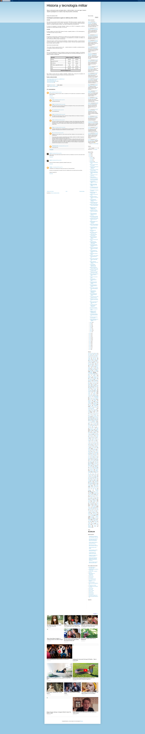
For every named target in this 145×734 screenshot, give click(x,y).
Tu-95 (89, 513)
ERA (90, 404)
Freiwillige (89, 66)
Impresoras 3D (92, 428)
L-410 (95, 445)
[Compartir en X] (59, 85)
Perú (96, 480)
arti (93, 370)
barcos (89, 377)
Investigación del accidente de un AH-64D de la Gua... (94, 219)
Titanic (94, 509)
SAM (90, 492)
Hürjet (93, 424)
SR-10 (94, 495)
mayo (91, 326)
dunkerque (94, 398)
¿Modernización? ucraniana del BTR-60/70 (93, 280)
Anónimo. (51, 167)
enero (91, 331)
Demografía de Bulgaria (93, 307)
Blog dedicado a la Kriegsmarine (92, 574)
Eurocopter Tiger (90, 407)
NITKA (96, 471)
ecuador (91, 399)
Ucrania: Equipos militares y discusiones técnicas (93, 543)
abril (90, 327)
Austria (96, 371)
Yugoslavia (89, 527)
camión (97, 386)
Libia (95, 447)
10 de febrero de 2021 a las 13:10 (56, 92)
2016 (90, 342)
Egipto (95, 400)
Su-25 (97, 498)
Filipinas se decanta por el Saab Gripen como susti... (94, 302)
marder (89, 455)
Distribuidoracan (90, 121)
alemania (89, 362)
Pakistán (90, 478)
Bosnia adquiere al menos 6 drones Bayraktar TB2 (94, 217)
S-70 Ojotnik (96, 491)
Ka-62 (91, 438)
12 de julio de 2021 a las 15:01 (56, 160)
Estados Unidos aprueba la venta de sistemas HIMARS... (94, 320)
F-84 (90, 413)
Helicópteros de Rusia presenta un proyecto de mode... (94, 197)
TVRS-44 (89, 515)
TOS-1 (89, 510)
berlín (89, 379)
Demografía (91, 395)
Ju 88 (90, 436)
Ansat (93, 366)
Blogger (81, 721)
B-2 (90, 374)
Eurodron (96, 407)
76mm (94, 356)
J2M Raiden (89, 433)
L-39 (91, 445)
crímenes (94, 393)
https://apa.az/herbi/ (50, 82)
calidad (93, 386)
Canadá (91, 387)
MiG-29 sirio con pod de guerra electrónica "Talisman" (93, 545)
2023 (90, 333)
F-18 (92, 411)
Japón (91, 434)
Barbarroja (95, 376)
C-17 (97, 384)
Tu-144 (91, 511)
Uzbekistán (94, 519)
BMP (97, 380)
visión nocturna (95, 522)
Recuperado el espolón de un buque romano (94, 270)
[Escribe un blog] (58, 85)
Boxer (89, 382)
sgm (90, 493)
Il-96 (97, 427)
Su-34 (92, 500)
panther (95, 478)
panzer (89, 479)
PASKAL (89, 103)
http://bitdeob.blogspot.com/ (93, 595)
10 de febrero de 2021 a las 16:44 (58, 109)
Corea (94, 392)
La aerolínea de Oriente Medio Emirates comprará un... (93, 305)
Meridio (89, 21)
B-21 (93, 374)
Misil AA (89, 465)
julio (90, 323)
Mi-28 (97, 459)
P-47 (93, 475)
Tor (96, 509)
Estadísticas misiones (93, 406)
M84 (92, 453)
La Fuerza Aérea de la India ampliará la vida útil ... (94, 297)
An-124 (93, 363)
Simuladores (95, 493)
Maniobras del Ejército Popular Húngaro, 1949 (94, 268)
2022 (90, 334)
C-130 (94, 384)
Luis (50, 92)
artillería (96, 370)
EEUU (95, 399)
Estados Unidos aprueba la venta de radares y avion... (94, 274)
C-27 (90, 385)
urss (97, 517)
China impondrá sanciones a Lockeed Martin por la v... (94, 188)
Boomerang (95, 381)
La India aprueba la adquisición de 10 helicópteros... (93, 291)
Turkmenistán (90, 514)
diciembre (91, 157)
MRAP (91, 468)
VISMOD (89, 523)
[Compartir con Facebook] (60, 85)
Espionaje (89, 405)
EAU (97, 398)
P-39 (88, 475)
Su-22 (89, 498)
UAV (92, 515)
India (97, 428)
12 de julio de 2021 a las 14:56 (56, 153)
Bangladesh (89, 376)
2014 (90, 345)
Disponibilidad (96, 396)
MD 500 (92, 456)
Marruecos (92, 455)
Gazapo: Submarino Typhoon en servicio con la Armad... (94, 262)
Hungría (89, 424)
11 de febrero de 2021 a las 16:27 (60, 114)
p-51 (96, 475)
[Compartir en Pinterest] (61, 85)
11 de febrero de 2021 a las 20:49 (60, 127)
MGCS (92, 458)
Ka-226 (95, 437)
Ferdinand (97, 414)
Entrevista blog (95, 403)
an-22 (97, 364)
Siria (93, 494)
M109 (93, 451)
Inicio (66, 191)
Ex (52, 109)
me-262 (92, 457)
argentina (93, 369)
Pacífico (95, 476)
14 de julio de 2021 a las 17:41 (58, 167)
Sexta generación (95, 492)
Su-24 (93, 498)
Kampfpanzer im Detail (92, 585)
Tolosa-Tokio (91, 591)
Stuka (95, 496)
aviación (90, 372)
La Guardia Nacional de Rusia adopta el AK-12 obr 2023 (94, 245)
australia (91, 371)
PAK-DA (89, 477)
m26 (95, 451)
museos (97, 469)
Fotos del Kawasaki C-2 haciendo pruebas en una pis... (93, 286)
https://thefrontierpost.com (51, 80)
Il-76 (94, 427)
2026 (90, 153)
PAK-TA (97, 477)
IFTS (88, 425)
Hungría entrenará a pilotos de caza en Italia (94, 170)
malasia (96, 453)
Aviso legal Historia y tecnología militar (92, 567)
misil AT (93, 465)
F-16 (88, 411)
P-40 (91, 475)
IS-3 (90, 431)
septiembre (92, 161)
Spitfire (97, 494)
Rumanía (89, 490)
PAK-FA (93, 477)
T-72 (97, 503)
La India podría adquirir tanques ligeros (93, 235)
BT (92, 383)
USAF (89, 519)
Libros (89, 448)
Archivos (93, 368)
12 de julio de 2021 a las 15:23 (58, 132)
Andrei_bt (90, 572)
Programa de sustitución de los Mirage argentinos (93, 555)
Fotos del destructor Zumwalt (93, 230)
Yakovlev (89, 526)
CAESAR (89, 386)
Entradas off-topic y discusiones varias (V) (93, 177)
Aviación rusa (91, 575)
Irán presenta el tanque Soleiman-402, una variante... (93, 283)
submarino (94, 501)
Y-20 (96, 524)
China (92, 390)
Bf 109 (92, 379)
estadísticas (51, 86)
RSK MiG (94, 488)
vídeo (91, 521)
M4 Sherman (92, 452)
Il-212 (94, 426)
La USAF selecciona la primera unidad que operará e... (93, 214)
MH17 (95, 458)
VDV (93, 520)
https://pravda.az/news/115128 (52, 81)
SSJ (97, 495)
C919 (96, 385)
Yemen (95, 526)
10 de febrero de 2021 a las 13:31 (59, 99)
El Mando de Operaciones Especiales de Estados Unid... (94, 248)
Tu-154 (95, 511)
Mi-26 (94, 459)
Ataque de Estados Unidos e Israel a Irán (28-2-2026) (93, 562)
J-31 (96, 432)
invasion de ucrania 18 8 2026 (93, 122)
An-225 (91, 365)
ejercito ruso (90, 401)
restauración (96, 485)
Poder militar (91, 589)
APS (93, 367)
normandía (89, 472)
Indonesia (91, 429)
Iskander (95, 431)
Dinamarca (89, 396)
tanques (93, 506)
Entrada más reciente (50, 191)
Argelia (89, 369)
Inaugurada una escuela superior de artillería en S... (94, 211)
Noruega (94, 472)
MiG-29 (89, 462)
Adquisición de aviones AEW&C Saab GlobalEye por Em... (93, 208)
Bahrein (89, 375)
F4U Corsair (95, 413)
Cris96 (50, 153)
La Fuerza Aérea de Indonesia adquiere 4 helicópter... (93, 200)
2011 (90, 349)
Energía (95, 402)
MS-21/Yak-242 (96, 468)
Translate (95, 149)
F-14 (93, 410)
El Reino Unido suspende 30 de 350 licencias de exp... (94, 288)
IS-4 (92, 431)
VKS (93, 523)
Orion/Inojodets (90, 474)
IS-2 (97, 430)
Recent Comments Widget (94, 143)
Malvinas (91, 454)
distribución (91, 397)
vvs (89, 524)
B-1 (97, 373)
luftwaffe (94, 449)
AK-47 (92, 361)
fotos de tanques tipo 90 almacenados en (93, 67)
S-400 (92, 491)
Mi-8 (95, 460)
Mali (88, 454)
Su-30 (95, 499)
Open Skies (94, 473)
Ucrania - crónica (94, 516)
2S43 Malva (94, 355)
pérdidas (92, 480)
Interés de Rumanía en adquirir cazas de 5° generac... (93, 237)
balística (94, 375)
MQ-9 (88, 468)
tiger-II (90, 509)
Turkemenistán (95, 513)
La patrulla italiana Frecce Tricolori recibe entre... (94, 203)
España (94, 404)
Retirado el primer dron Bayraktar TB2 (93, 192)
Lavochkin (93, 446)
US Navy (91, 518)
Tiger (97, 508)
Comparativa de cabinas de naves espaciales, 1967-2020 (93, 537)
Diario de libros (91, 576)
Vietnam (95, 521)
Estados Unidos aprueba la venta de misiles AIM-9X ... (94, 205)
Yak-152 (95, 525)
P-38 (96, 474)
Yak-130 (89, 525)
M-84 (95, 450)
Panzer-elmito (91, 588)
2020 (90, 337)
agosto (91, 322)
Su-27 (91, 499)
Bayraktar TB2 (96, 377)
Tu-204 (92, 512)
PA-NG (92, 476)
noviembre (91, 158)
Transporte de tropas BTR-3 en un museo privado (94, 179)
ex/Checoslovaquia (91, 408)
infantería (96, 429)
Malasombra (90, 53)
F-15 (96, 410)
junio (91, 325)
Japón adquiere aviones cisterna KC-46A (93, 233)
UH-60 (91, 517)
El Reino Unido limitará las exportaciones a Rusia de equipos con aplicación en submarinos (93, 559)
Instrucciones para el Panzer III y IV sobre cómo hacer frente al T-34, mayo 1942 (93, 540)
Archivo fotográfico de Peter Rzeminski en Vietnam (93, 550)
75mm (91, 356)
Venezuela (96, 520)
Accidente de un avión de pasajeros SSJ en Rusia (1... (94, 299)
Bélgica (95, 378)
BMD (94, 380)
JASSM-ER (95, 434)
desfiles (95, 395)
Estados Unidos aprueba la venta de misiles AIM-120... (94, 259)
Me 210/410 (95, 456)
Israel (89, 432)
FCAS (93, 414)
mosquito (91, 467)
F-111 (91, 410)
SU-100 (90, 497)
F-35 (89, 412)
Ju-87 (93, 436)
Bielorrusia (89, 380)
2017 (90, 341)
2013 (90, 346)
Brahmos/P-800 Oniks (94, 382)
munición (91, 469)
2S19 (96, 353)
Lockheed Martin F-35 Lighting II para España (92, 553)
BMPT (91, 381)
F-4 (92, 412)
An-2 (94, 364)
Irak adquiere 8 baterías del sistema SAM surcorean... (94, 167)
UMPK (95, 517)
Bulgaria (89, 384)
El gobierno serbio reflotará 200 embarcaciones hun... (94, 256)
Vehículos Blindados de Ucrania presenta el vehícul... (93, 294)
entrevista (89, 403)
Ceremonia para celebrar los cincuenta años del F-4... (94, 315)
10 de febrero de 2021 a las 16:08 (60, 104)
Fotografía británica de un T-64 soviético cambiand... (94, 222)
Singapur (89, 494)
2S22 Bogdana (90, 354)
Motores (95, 467)
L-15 (88, 445)
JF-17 (93, 435)
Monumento (96, 466)
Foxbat (53, 104)
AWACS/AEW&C (93, 373)
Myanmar (91, 470)
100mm (89, 353)
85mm (97, 356)
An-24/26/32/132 (96, 365)
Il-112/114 (93, 425)
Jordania (97, 435)
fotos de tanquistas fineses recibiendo (92, 92)
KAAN (94, 438)
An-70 (90, 366)
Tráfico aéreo (94, 510)
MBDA (89, 456)
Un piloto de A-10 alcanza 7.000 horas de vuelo (94, 272)
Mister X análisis (91, 590)
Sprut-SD (91, 495)
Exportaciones (94, 409)
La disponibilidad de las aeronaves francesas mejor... (93, 228)
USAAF (96, 518)
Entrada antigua (81, 191)
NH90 (93, 471)
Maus (96, 455)
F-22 (96, 411)
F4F (92, 413)
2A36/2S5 (92, 353)
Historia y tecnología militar (67, 5)
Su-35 (96, 500)
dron (90, 398)
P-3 (94, 474)
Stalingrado (91, 496)
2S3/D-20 (95, 354)
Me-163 (89, 457)
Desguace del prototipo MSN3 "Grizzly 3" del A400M (93, 185)
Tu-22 (96, 512)
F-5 (97, 412)
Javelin (89, 435)
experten (89, 409)
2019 (90, 338)
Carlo (53, 99)
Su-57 (89, 501)
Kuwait (90, 444)
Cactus (53, 114)
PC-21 (96, 479)
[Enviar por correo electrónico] (57, 85)
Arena (96, 368)
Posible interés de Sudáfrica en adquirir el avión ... (94, 182)
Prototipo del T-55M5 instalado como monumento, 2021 (93, 312)
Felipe (89, 40)
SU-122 (93, 497)
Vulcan (97, 523)
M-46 (92, 450)
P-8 (88, 476)
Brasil (89, 383)
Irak (90, 430)
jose (53, 132)
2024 (90, 156)
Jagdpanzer (94, 433)
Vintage (89, 522)
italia (93, 432)
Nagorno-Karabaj (55, 86)
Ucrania (96, 515)
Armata (90, 370)
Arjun (97, 369)
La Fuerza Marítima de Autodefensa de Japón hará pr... (94, 251)
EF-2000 (89, 400)
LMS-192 (94, 448)
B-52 (96, 374)
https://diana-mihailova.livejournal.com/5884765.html (55, 79)
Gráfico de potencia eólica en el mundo (94, 165)
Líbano (92, 447)
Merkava (95, 457)
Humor (95, 423)
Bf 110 (96, 379)
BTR (95, 383)
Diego (89, 47)
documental (96, 397)
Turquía (94, 514)
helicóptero (93, 421)
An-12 (89, 363)
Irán (94, 430)
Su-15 (96, 497)
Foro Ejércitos (91, 577)
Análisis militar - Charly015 (93, 571)
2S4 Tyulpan (90, 355)
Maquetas (95, 454)
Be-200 (91, 378)
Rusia (96, 490)
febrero (91, 330)
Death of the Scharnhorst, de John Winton (94, 317)
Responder (51, 149)
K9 (91, 437)
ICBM (96, 424)
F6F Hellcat (89, 414)
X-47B (93, 524)
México (89, 458)
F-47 (95, 412)
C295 (93, 385)
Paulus (93, 479)
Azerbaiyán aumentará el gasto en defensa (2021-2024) (94, 172)
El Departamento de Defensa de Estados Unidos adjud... (93, 242)
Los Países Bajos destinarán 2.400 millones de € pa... (93, 265)
